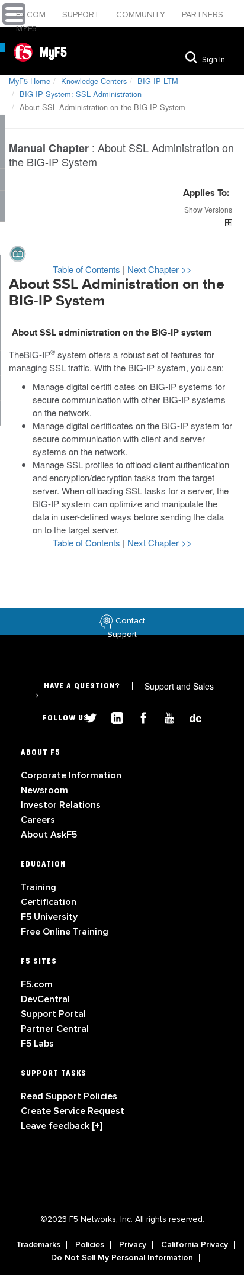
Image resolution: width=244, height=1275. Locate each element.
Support (82, 14)
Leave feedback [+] (61, 1126)
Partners (202, 14)
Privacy (132, 1245)
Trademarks (38, 1245)
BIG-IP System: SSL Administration (81, 93)
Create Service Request (72, 1111)
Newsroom (44, 790)
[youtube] (165, 716)
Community (142, 14)
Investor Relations (61, 805)
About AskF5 (49, 835)
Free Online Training (64, 932)
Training (38, 887)
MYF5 (26, 29)
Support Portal (53, 1014)
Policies (89, 1245)
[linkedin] (112, 716)
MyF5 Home (29, 80)
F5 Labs (37, 1043)
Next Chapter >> (159, 269)
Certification (48, 902)
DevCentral (45, 999)
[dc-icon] (189, 716)
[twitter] (86, 716)
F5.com (32, 14)
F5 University (49, 917)
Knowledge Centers (94, 80)
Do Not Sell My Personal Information (122, 1258)
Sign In (213, 60)
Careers (38, 820)
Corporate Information (71, 775)
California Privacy (194, 1245)
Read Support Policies (69, 1096)
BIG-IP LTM (157, 80)
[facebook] (139, 716)
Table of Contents (88, 269)
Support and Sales (124, 690)
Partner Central (55, 1029)
